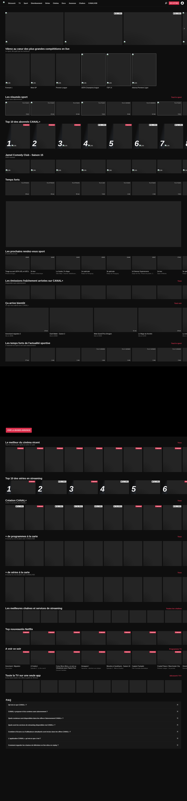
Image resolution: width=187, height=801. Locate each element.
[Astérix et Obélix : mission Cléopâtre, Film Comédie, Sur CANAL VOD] (152, 553)
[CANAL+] (13, 616)
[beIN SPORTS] (120, 616)
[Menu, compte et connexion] (182, 3)
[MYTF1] (13, 686)
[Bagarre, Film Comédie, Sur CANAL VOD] (54, 553)
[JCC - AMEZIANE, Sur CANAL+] (119, 166)
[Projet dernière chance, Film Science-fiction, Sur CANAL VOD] (113, 553)
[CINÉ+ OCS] (102, 616)
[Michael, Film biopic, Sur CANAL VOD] (14, 553)
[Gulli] (137, 686)
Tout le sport (176, 97)
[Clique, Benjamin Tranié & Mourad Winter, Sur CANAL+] (119, 292)
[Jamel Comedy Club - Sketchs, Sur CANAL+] (17, 292)
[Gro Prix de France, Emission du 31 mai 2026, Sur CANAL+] (68, 292)
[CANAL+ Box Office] (155, 616)
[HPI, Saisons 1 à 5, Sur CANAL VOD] (132, 589)
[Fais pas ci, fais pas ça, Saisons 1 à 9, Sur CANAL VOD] (113, 589)
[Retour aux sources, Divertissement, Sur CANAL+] (43, 292)
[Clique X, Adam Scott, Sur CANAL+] (93, 292)
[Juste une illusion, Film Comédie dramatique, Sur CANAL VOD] (34, 553)
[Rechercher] (166, 3)
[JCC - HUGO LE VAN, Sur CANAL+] (93, 166)
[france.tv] (31, 686)
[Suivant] (184, 29)
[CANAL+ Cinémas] (173, 616)
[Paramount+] (84, 616)
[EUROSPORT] (137, 616)
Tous (180, 281)
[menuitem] (11, 3)
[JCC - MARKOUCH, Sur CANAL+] (43, 166)
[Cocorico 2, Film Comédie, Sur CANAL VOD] (73, 553)
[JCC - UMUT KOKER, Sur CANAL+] (68, 166)
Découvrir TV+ (176, 676)
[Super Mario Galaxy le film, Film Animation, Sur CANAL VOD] (93, 553)
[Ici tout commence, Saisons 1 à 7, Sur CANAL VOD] (152, 589)
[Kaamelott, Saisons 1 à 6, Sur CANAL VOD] (14, 589)
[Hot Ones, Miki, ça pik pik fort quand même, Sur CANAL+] (144, 292)
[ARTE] (67, 686)
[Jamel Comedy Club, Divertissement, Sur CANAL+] (17, 166)
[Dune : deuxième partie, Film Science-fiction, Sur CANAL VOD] (132, 553)
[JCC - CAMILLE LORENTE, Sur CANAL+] (144, 166)
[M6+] (84, 686)
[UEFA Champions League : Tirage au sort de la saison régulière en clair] (34, 28)
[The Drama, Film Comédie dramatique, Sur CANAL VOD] (172, 553)
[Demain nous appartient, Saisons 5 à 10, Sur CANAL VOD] (172, 589)
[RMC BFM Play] (155, 686)
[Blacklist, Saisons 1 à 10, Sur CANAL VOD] (54, 589)
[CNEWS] (102, 686)
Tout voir (178, 303)
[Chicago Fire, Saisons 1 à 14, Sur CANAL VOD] (93, 589)
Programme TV (175, 649)
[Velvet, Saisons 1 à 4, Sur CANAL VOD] (34, 589)
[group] (93, 705)
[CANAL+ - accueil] (4, 3)
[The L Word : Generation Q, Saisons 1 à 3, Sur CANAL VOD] (73, 589)
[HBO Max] (49, 616)
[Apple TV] (31, 616)
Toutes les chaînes (174, 609)
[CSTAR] (120, 686)
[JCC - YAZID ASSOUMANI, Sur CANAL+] (169, 166)
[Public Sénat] (173, 686)
